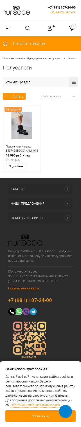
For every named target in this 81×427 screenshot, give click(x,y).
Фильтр (18, 96)
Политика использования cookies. (36, 405)
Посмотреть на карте (23, 288)
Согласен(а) (40, 416)
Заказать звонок (63, 12)
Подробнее (16, 166)
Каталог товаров (28, 43)
